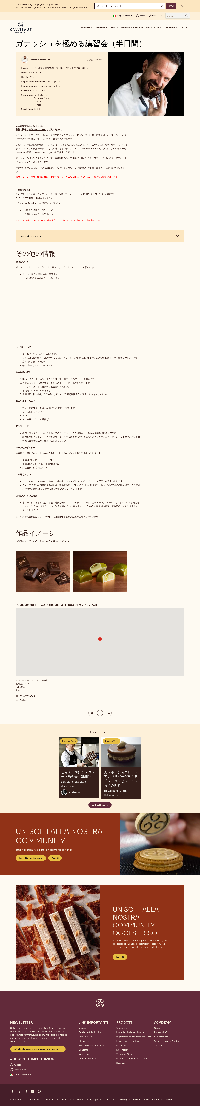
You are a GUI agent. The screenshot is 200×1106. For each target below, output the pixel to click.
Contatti (185, 27)
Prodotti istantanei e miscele (131, 1058)
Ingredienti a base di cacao (130, 1032)
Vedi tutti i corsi (100, 805)
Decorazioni (122, 1049)
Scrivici (23, 700)
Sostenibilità (85, 1036)
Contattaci (84, 1049)
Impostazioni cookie (161, 1099)
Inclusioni (121, 1045)
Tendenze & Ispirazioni (132, 27)
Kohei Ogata (74, 792)
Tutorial (158, 1045)
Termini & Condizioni (72, 1099)
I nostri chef (160, 1032)
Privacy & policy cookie (96, 1099)
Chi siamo (84, 1041)
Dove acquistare (87, 1058)
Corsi (157, 1028)
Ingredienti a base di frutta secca (133, 1036)
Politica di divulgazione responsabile (129, 1099)
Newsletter (84, 1054)
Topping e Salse (124, 1054)
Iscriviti (120, 957)
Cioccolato (122, 1028)
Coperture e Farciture (127, 1041)
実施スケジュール (37, 129)
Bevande (120, 1062)
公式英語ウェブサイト (49, 203)
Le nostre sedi (161, 1036)
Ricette (114, 27)
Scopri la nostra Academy (167, 1041)
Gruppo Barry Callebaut (91, 1045)
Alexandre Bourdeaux (40, 59)
